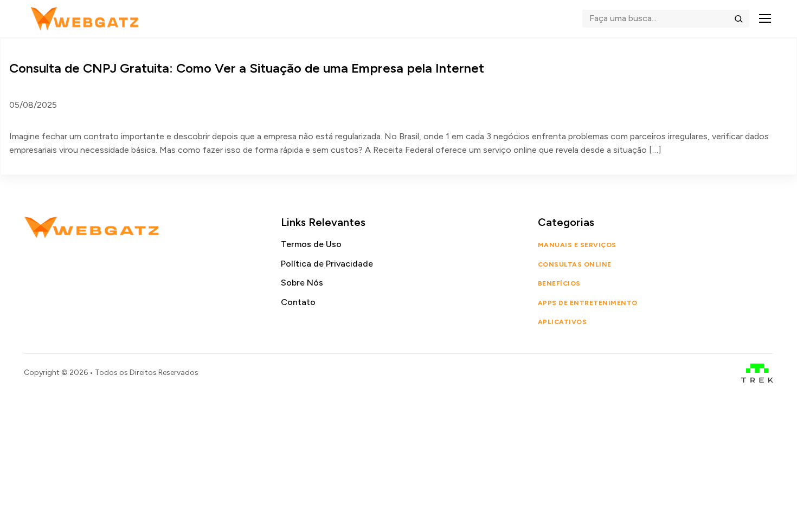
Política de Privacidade (327, 263)
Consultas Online (575, 264)
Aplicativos (562, 322)
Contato (298, 302)
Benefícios (559, 283)
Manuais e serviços (577, 245)
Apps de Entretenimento (588, 303)
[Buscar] (738, 18)
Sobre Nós (302, 282)
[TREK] (757, 373)
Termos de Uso (311, 244)
